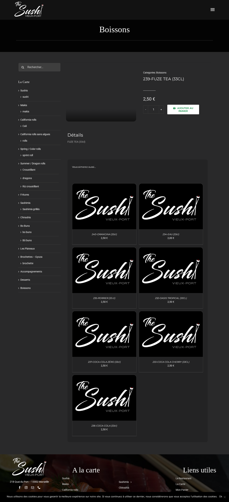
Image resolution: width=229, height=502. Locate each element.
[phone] (39, 487)
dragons (27, 178)
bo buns (27, 232)
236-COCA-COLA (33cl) (104, 425)
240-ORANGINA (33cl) (104, 234)
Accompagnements (31, 271)
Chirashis (25, 217)
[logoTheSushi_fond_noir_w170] (29, 2)
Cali (25, 126)
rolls (25, 140)
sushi (25, 96)
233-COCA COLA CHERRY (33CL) (171, 361)
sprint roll (28, 155)
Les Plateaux (27, 248)
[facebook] (19, 487)
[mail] (32, 487)
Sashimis (25, 202)
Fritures (24, 194)
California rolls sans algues (35, 134)
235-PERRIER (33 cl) (104, 298)
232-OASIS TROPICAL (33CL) (171, 298)
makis (26, 111)
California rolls (28, 119)
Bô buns (27, 240)
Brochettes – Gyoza (31, 256)
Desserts (25, 279)
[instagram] (26, 487)
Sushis (24, 90)
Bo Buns (25, 225)
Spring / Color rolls (30, 148)
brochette (28, 263)
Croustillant (29, 169)
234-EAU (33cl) (171, 234)
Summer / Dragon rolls (32, 163)
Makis (23, 105)
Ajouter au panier (185, 109)
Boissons (161, 72)
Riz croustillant (31, 186)
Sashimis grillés (31, 209)
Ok (220, 496)
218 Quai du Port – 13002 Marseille (29, 481)
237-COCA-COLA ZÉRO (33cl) (104, 361)
